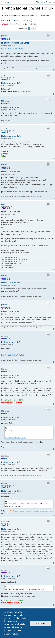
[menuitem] (6, 2)
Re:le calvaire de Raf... (11, 83)
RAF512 (3, 204)
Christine (4, 483)
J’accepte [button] (40, 623)
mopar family (5, 521)
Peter (3, 100)
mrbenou (4, 35)
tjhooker (3, 76)
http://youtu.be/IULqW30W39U (12, 355)
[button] (35, 28)
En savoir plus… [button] (11, 634)
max (2, 368)
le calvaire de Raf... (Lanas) (16, 20)
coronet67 (4, 128)
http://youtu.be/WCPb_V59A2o (12, 49)
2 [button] (31, 28)
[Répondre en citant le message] (48, 34)
